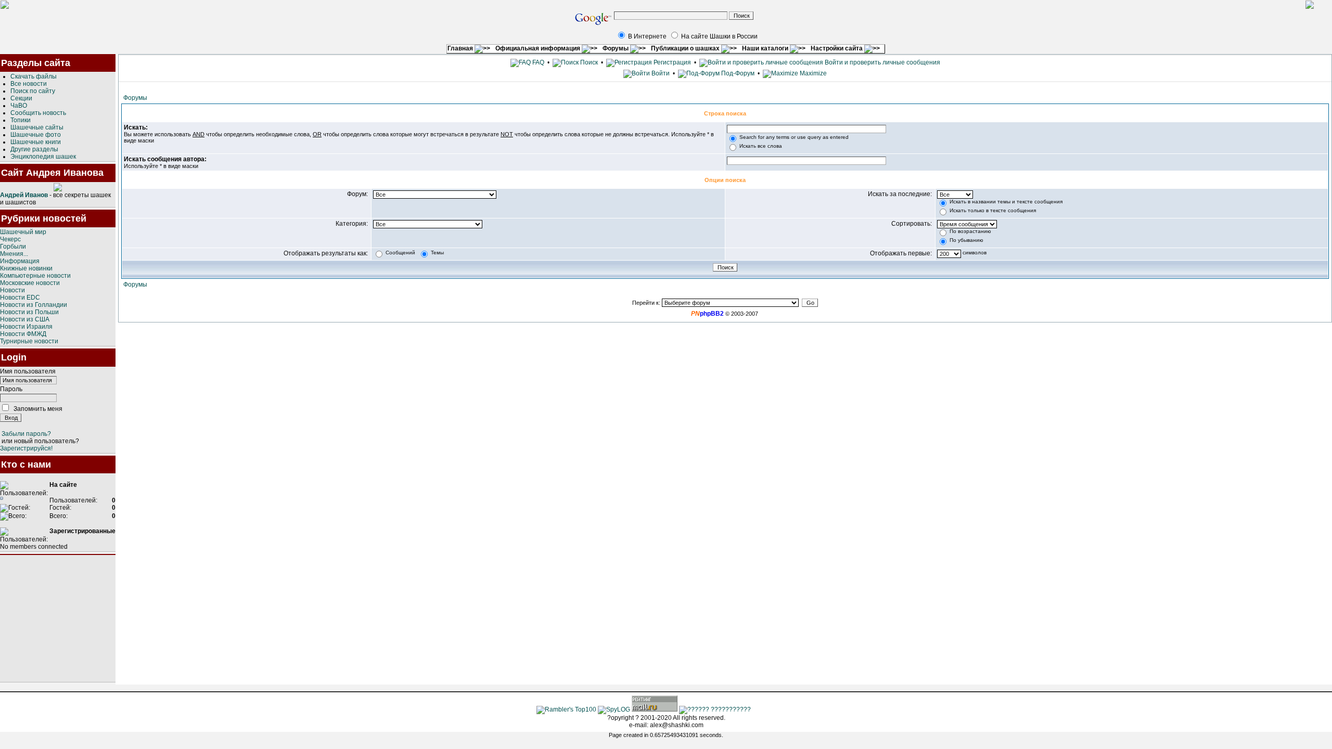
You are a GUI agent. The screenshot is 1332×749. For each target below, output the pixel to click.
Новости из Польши (29, 312)
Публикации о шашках (686, 48)
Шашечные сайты (36, 127)
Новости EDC (20, 297)
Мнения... (14, 253)
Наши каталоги (766, 48)
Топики (20, 120)
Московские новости (30, 283)
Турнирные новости (29, 341)
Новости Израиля (26, 326)
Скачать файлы (33, 76)
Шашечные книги (35, 142)
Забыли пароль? (26, 433)
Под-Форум (737, 73)
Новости (12, 290)
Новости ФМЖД (23, 334)
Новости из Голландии (33, 304)
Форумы (616, 48)
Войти (660, 73)
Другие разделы (34, 149)
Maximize (812, 73)
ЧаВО (18, 105)
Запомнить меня (38, 408)
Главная (461, 48)
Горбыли (13, 246)
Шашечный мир (23, 232)
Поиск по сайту (32, 91)
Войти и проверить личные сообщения (881, 62)
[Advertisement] (58, 618)
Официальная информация (538, 48)
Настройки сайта (837, 48)
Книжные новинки (26, 268)
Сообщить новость (38, 113)
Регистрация (671, 62)
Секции (21, 98)
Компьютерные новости (35, 275)
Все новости (28, 83)
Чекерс (10, 239)
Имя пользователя (28, 371)
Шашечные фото (35, 134)
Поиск (588, 62)
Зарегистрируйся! (26, 448)
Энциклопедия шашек (43, 156)
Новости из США (24, 319)
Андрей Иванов (24, 195)
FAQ (537, 62)
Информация (20, 261)
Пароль (11, 389)
